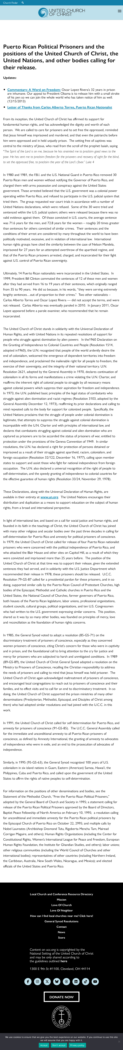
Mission (61, 899)
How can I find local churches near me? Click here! (61, 916)
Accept (44, 1045)
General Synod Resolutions (61, 921)
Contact (62, 927)
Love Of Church (61, 905)
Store (61, 937)
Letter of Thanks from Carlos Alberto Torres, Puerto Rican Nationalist (59, 107)
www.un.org (49, 496)
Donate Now (61, 996)
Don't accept (59, 1045)
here (64, 960)
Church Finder (10, 2)
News (61, 932)
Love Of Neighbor (61, 910)
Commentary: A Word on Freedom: (34, 89)
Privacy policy (77, 1045)
